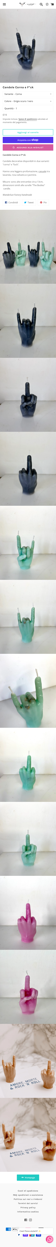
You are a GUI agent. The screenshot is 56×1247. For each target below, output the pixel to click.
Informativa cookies (28, 1211)
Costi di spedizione (28, 1191)
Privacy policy (28, 1207)
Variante (8, 94)
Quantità (8, 108)
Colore (7, 101)
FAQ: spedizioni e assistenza (28, 1195)
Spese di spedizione (27, 119)
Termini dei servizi (28, 1203)
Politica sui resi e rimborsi (28, 1199)
